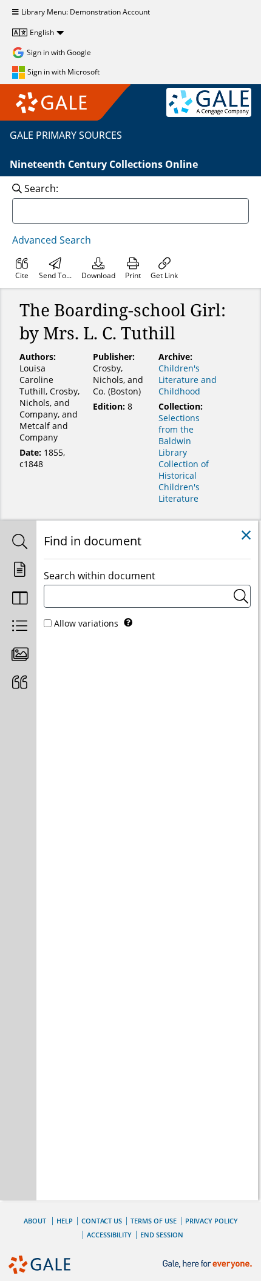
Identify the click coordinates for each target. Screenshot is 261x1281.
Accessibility (109, 1234)
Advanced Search (51, 240)
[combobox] (130, 211)
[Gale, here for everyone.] (208, 1264)
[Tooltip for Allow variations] (128, 622)
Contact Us (101, 1220)
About (35, 1220)
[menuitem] (22, 268)
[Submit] (241, 596)
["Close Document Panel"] (246, 535)
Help (64, 1220)
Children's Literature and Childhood (187, 379)
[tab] (18, 542)
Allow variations (86, 623)
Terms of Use (153, 1220)
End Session (161, 1234)
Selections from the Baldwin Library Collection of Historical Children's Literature (183, 458)
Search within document (99, 575)
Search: (41, 188)
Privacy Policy (211, 1220)
